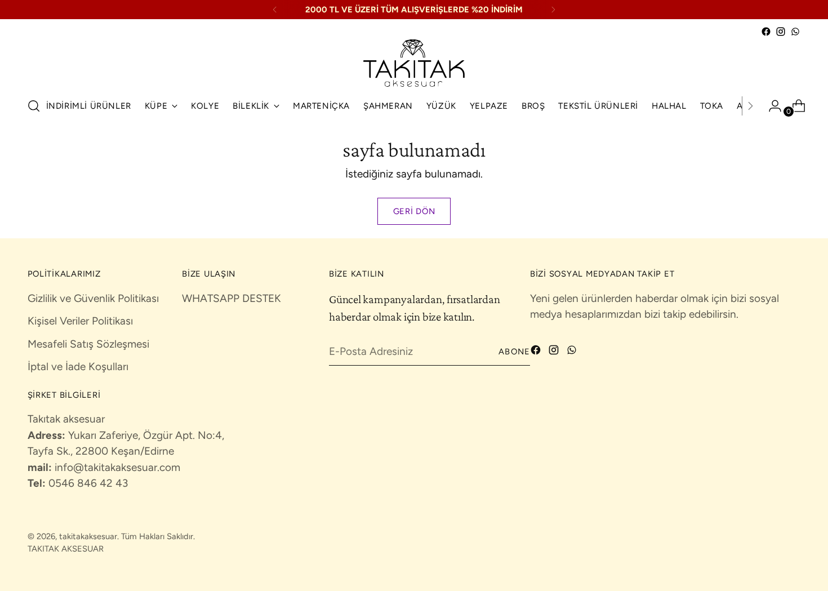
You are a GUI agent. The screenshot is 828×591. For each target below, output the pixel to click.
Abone (514, 351)
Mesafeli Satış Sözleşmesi (88, 343)
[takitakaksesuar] (414, 63)
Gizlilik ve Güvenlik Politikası (93, 298)
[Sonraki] (553, 9)
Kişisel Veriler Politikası (80, 320)
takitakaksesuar (88, 536)
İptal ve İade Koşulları (78, 366)
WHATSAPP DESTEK (231, 298)
